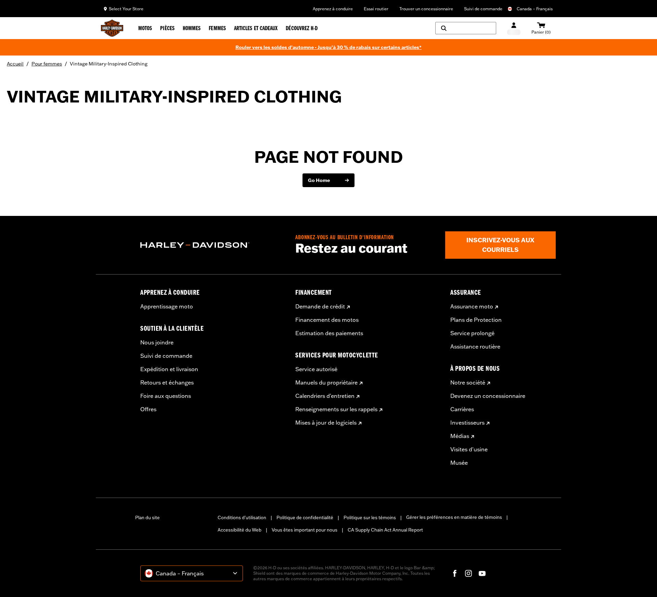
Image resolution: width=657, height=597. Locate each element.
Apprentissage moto (166, 306)
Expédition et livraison (169, 369)
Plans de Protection (476, 319)
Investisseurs (467, 422)
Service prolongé (472, 333)
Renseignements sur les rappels (336, 409)
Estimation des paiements (329, 333)
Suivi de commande (483, 8)
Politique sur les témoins (370, 517)
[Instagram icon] (468, 573)
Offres (148, 409)
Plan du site (147, 517)
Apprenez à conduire (333, 8)
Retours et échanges (167, 382)
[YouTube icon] (482, 573)
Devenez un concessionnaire (487, 395)
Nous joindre (156, 342)
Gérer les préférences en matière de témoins (454, 517)
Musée (459, 462)
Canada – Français (535, 8)
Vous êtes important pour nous (304, 530)
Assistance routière (475, 346)
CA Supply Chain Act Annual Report (385, 530)
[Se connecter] (514, 28)
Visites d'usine (469, 449)
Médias (459, 435)
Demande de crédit (320, 306)
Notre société (467, 382)
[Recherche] (465, 28)
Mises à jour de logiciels (326, 422)
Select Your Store (126, 8)
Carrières (462, 409)
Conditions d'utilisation (242, 517)
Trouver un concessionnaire (426, 8)
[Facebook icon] (455, 573)
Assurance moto (471, 306)
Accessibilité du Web (239, 530)
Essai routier (376, 8)
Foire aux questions (165, 395)
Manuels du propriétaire (326, 382)
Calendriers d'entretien (325, 395)
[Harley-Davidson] (212, 245)
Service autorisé (316, 369)
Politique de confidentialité (304, 517)
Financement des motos (327, 319)
